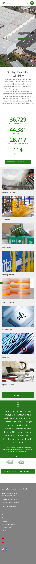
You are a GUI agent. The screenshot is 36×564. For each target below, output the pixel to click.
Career (4, 518)
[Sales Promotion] (18, 291)
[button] (32, 3)
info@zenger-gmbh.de (9, 506)
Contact (4, 515)
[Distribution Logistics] (18, 181)
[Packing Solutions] (18, 263)
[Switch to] (18, 539)
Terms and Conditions (9, 524)
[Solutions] (18, 346)
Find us (4, 521)
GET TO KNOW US (23, 39)
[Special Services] (18, 373)
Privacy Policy (6, 527)
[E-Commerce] (18, 318)
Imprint (4, 530)
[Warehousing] (18, 209)
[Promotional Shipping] (18, 236)
